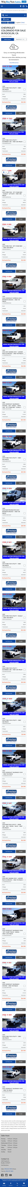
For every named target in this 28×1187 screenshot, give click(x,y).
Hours (14, 1169)
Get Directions (5, 1165)
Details (20, 113)
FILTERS (7, 19)
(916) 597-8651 (9, 1171)
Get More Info (9, 113)
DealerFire (5, 1180)
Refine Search (7, 39)
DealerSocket (14, 1180)
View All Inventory (14, 62)
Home (2, 10)
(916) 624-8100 (8, 1169)
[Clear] (22, 22)
